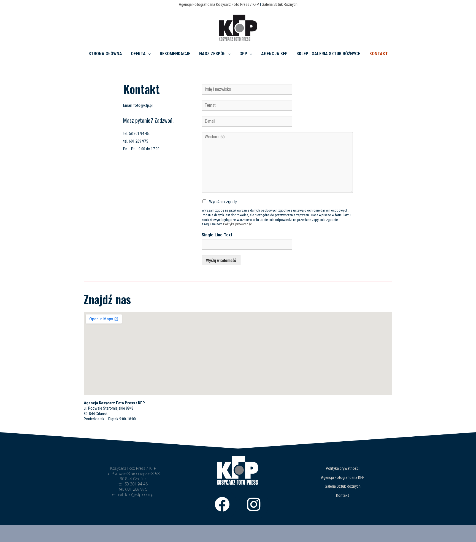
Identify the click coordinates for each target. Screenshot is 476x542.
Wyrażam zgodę (223, 201)
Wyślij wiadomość (221, 260)
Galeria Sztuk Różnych (280, 4)
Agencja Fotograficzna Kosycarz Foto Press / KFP (219, 4)
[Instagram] (254, 504)
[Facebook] (222, 504)
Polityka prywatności (238, 224)
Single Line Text (217, 234)
